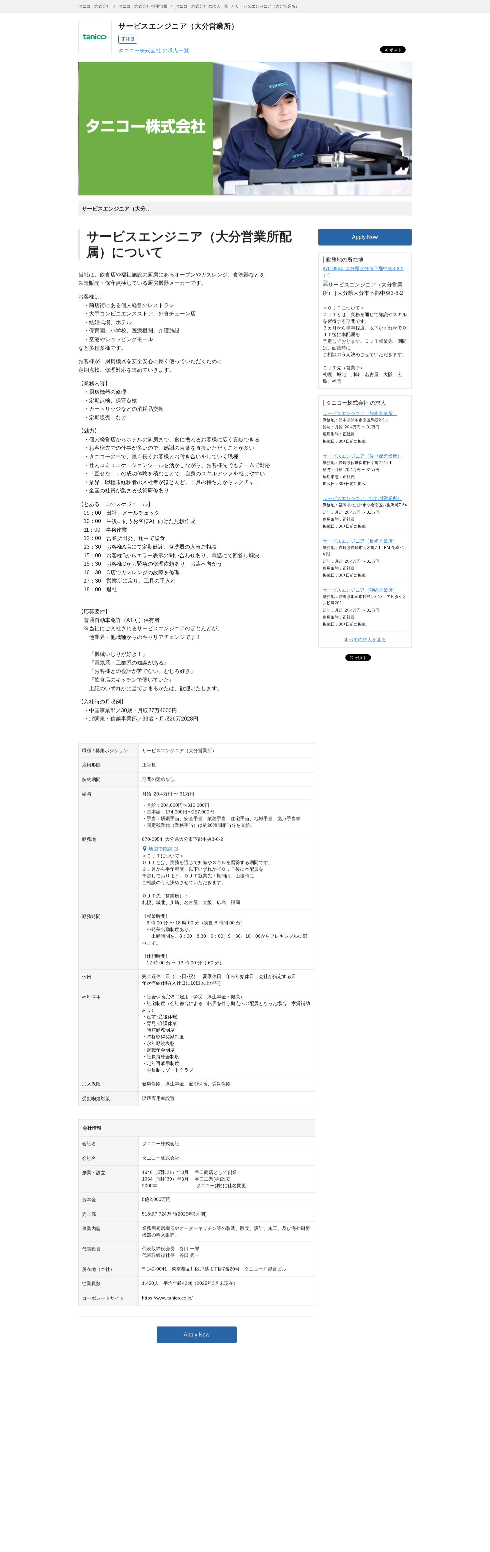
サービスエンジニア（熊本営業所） (360, 413)
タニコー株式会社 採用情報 (142, 6)
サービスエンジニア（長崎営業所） (360, 541)
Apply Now (197, 1334)
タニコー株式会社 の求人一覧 (201, 6)
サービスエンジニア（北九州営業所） (362, 498)
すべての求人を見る (365, 639)
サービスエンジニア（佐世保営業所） (362, 456)
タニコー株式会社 (94, 6)
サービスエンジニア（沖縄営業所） (360, 590)
